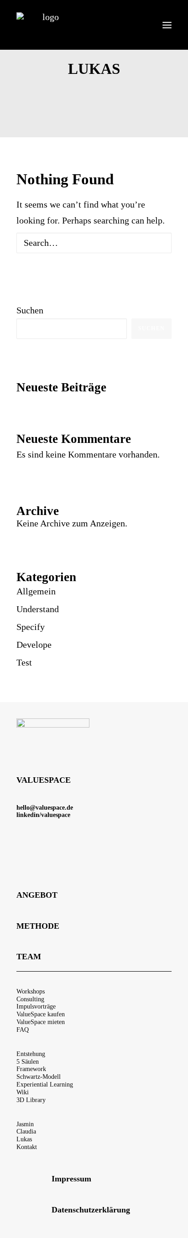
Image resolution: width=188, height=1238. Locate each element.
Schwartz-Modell (38, 1076)
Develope (34, 645)
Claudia (26, 1131)
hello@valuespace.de (44, 807)
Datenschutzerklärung (91, 1209)
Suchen (29, 310)
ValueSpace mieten (40, 1022)
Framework (31, 1069)
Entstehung (30, 1054)
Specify (30, 627)
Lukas (24, 1139)
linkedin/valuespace (43, 814)
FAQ (22, 1029)
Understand (37, 609)
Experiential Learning (44, 1084)
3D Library (31, 1100)
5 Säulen (27, 1061)
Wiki (22, 1092)
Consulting (30, 999)
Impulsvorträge (36, 1006)
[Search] (94, 243)
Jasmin (25, 1124)
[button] (167, 25)
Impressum (71, 1178)
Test (24, 662)
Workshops (30, 991)
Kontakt (26, 1147)
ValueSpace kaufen (40, 1014)
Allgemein (36, 591)
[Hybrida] (47, 24)
